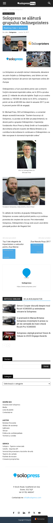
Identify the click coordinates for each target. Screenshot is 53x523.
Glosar (5, 431)
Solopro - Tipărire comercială (13, 446)
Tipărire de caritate (10, 454)
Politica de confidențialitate (12, 433)
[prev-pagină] (4, 345)
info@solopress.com (32, 497)
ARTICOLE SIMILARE (12, 299)
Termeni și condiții (9, 436)
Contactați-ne (7, 412)
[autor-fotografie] (26, 279)
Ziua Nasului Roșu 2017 (40, 241)
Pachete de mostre (9, 456)
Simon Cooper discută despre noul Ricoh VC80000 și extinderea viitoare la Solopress (33, 308)
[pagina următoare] (8, 345)
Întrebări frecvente (9, 423)
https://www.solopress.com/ (26, 286)
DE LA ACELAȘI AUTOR (33, 299)
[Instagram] (18, 509)
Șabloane (6, 428)
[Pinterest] (29, 509)
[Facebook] (13, 509)
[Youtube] (39, 509)
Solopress (12, 32)
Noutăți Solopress (16, 9)
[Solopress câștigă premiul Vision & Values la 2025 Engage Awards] (9, 336)
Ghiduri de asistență (10, 425)
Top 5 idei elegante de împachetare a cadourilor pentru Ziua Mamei (13, 244)
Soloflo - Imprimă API (10, 449)
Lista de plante (8, 410)
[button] (4, 3)
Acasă (5, 9)
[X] (34, 509)
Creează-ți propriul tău (11, 459)
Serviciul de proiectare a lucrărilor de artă (18, 451)
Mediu (5, 407)
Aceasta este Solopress (11, 405)
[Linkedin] (24, 509)
